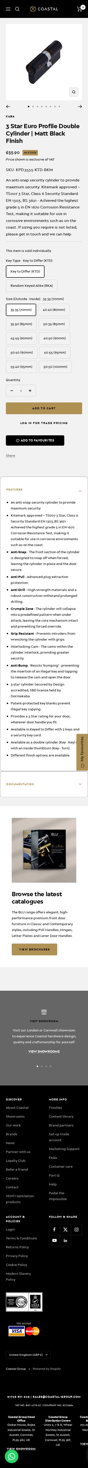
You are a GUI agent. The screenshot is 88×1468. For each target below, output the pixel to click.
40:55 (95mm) (55, 352)
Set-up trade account (59, 1137)
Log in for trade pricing (44, 423)
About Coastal (17, 1108)
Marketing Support (64, 1149)
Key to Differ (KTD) (25, 271)
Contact (12, 1187)
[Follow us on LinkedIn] (65, 1240)
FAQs (53, 1158)
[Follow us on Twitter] (65, 1229)
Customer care (61, 1166)
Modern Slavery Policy (18, 1276)
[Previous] (8, 106)
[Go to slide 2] (33, 106)
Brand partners (61, 1125)
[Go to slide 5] (46, 106)
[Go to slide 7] (55, 106)
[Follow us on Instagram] (76, 1229)
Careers (12, 1178)
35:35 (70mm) (21, 310)
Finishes (55, 1108)
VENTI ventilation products (20, 1199)
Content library (61, 1116)
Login (10, 1229)
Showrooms (15, 1116)
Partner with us (18, 1152)
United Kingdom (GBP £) (26, 1355)
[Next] (80, 106)
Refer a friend (17, 1169)
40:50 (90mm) (55, 338)
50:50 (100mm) (55, 367)
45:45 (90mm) (21, 338)
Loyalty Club (15, 1161)
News (10, 1143)
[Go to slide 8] (59, 106)
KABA (10, 116)
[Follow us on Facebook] (54, 1229)
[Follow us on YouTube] (54, 1240)
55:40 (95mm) (21, 367)
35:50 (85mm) (21, 324)
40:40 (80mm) (54, 310)
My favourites (82, 750)
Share (10, 455)
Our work (13, 1125)
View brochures (34, 949)
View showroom (21, 1449)
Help (53, 1184)
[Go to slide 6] (50, 106)
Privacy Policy (17, 1256)
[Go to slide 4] (42, 106)
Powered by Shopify (47, 1369)
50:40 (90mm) (22, 352)
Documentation (20, 784)
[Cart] (79, 9)
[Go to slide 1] (28, 106)
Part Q (54, 1175)
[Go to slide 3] (37, 106)
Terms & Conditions (21, 1238)
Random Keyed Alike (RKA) (32, 286)
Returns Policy (17, 1247)
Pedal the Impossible (58, 1196)
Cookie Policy (16, 1265)
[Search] (17, 9)
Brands (11, 1134)
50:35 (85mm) (54, 324)
